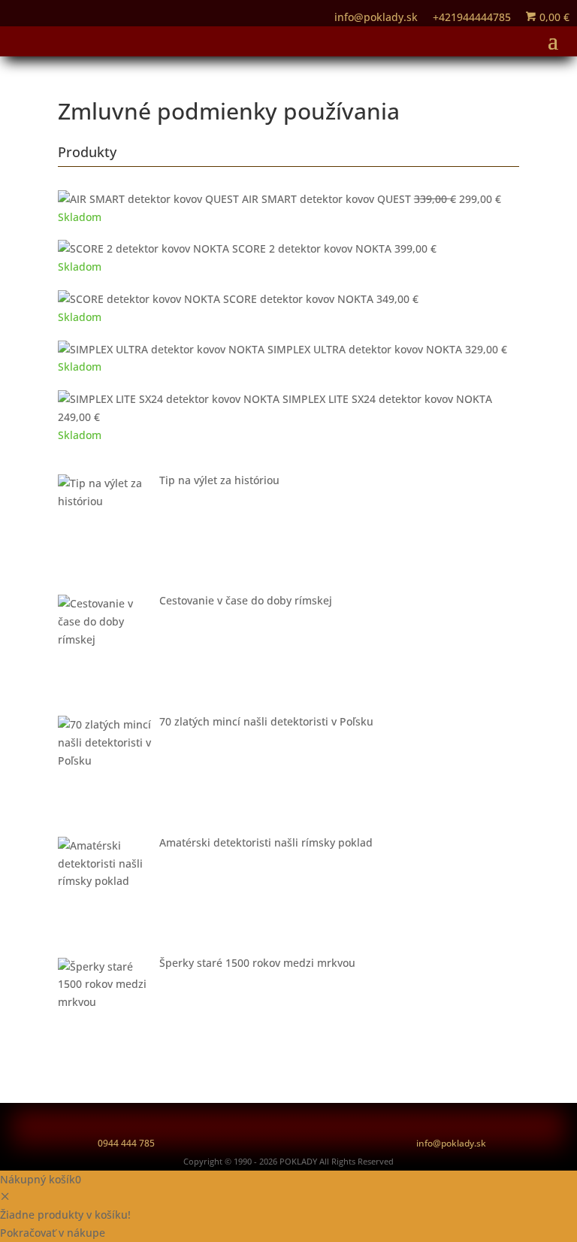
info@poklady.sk (451, 1143)
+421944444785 (472, 17)
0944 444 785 (126, 1143)
